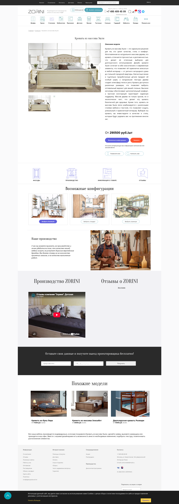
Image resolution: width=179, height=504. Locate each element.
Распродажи (90, 457)
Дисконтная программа (93, 468)
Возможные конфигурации (117, 140)
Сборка (55, 465)
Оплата (79, 3)
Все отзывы (121, 288)
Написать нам (134, 154)
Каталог (41, 3)
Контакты (62, 3)
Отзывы (25, 457)
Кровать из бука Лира (42, 420)
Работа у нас (27, 463)
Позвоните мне (115, 154)
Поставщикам (27, 468)
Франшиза (89, 3)
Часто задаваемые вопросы (61, 468)
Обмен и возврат (28, 471)
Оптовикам (26, 465)
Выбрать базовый (48, 221)
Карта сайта (27, 474)
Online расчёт (79, 10)
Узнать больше (34, 500)
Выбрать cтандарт (89, 221)
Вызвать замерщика (95, 10)
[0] (133, 12)
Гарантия (56, 471)
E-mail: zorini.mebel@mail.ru (125, 463)
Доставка (71, 3)
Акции (88, 454)
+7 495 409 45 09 (122, 454)
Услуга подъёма (58, 463)
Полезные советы (28, 460)
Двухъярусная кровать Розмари (128, 420)
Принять (145, 500)
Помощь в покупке (59, 454)
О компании (51, 3)
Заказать (136, 140)
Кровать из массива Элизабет (87, 420)
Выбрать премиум (131, 221)
